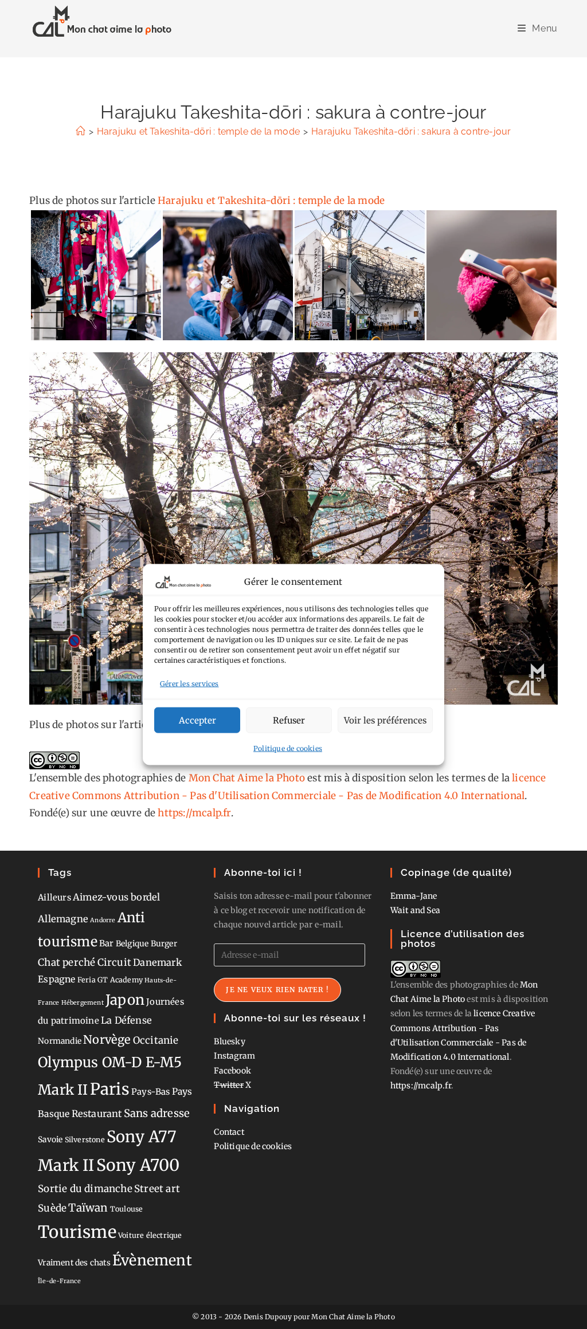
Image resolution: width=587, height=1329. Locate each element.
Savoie (50, 1139)
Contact (229, 1132)
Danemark (157, 962)
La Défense (126, 1020)
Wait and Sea (415, 910)
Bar (106, 943)
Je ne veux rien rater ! (277, 989)
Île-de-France (59, 1281)
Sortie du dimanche (85, 1188)
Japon (124, 1000)
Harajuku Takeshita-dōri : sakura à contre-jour (411, 131)
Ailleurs (54, 897)
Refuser (289, 719)
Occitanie (156, 1040)
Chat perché (66, 962)
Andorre (102, 920)
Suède (52, 1208)
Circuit (114, 962)
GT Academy (120, 980)
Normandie (59, 1041)
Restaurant (97, 1113)
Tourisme (77, 1232)
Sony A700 (138, 1165)
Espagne (56, 979)
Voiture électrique (150, 1235)
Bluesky (229, 1041)
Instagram (234, 1056)
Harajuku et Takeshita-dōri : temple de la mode (271, 200)
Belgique (132, 943)
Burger (164, 943)
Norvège (107, 1039)
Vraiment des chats (74, 1262)
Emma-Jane (413, 896)
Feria (86, 980)
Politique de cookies (287, 748)
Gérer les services (189, 683)
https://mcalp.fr (194, 813)
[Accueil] (80, 131)
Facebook (232, 1070)
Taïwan (88, 1207)
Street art (157, 1188)
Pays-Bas (150, 1091)
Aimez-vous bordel (116, 897)
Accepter (197, 719)
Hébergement (82, 1002)
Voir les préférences (385, 719)
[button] (96, 275)
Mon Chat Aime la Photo (247, 778)
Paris (110, 1089)
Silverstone (85, 1139)
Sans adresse (157, 1113)
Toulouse (126, 1209)
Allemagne (63, 919)
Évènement (152, 1260)
